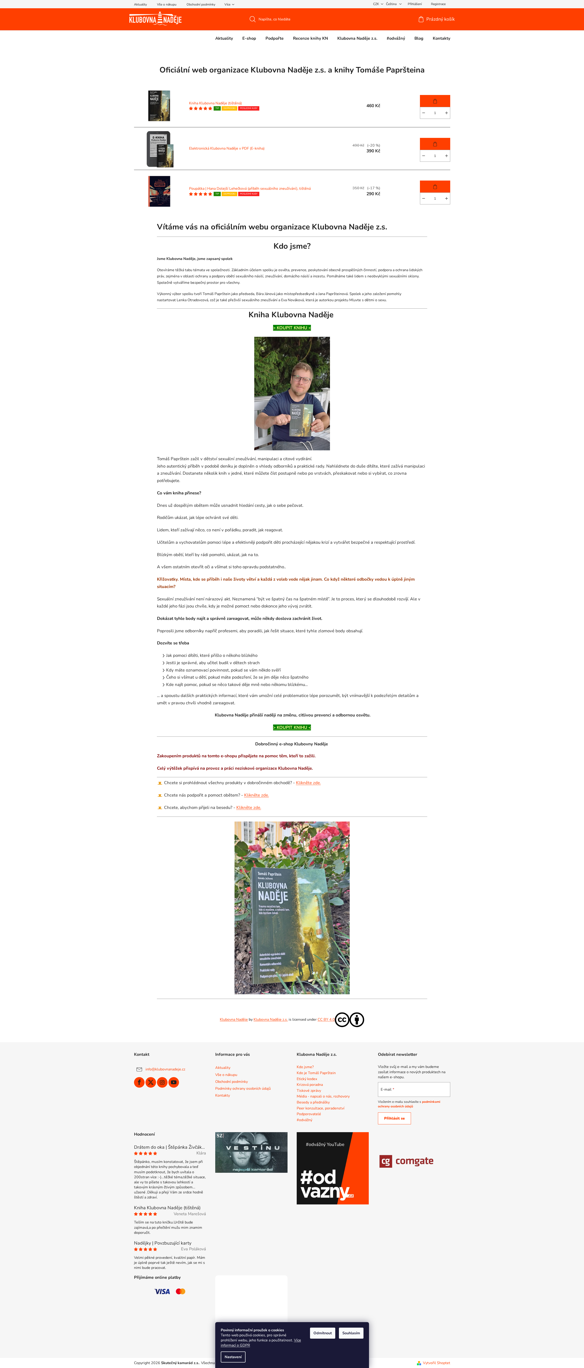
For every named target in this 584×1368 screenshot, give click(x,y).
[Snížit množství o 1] (423, 113)
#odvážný (304, 1120)
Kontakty (222, 1095)
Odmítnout (322, 1333)
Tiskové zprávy (309, 1091)
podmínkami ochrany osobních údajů (409, 1104)
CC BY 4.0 (326, 1019)
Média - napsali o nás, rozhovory (323, 1097)
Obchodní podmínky (201, 4)
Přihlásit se (394, 1118)
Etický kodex (307, 1079)
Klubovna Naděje (234, 1019)
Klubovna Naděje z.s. (271, 1019)
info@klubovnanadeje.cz (165, 1069)
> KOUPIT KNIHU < (292, 328)
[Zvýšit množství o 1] (446, 113)
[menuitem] (224, 38)
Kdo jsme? (305, 1067)
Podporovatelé (309, 1114)
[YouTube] (173, 1082)
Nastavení (233, 1357)
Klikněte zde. (308, 783)
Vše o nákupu (166, 4)
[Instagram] (162, 1082)
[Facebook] (139, 1082)
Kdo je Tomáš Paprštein (316, 1073)
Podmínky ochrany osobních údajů (243, 1088)
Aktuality (140, 4)
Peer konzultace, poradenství (320, 1108)
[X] (150, 1082)
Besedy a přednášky (313, 1103)
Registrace (438, 4)
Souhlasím (351, 1333)
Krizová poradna (310, 1085)
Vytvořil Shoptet (436, 1362)
